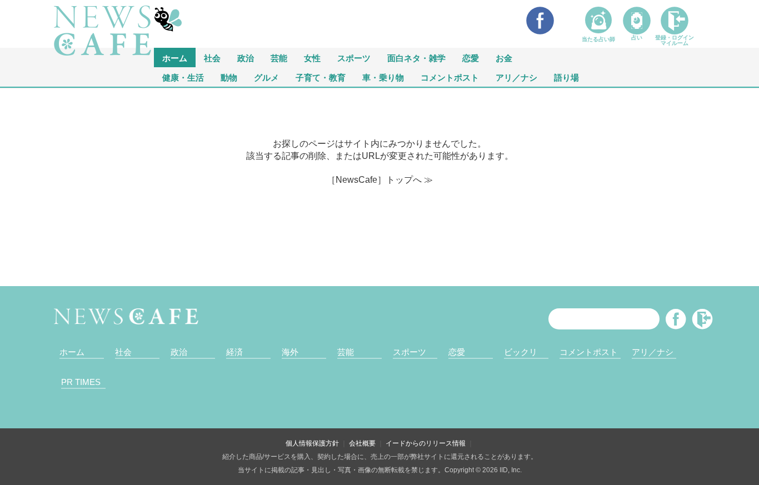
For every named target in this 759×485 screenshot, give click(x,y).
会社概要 (362, 443)
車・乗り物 (383, 77)
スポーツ (354, 57)
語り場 (566, 77)
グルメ (266, 77)
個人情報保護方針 (312, 443)
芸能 (279, 57)
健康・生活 (183, 77)
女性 (312, 57)
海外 (290, 352)
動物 (229, 77)
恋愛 (470, 57)
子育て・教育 (321, 77)
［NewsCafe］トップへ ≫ (380, 179)
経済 (234, 352)
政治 (245, 57)
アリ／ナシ (516, 77)
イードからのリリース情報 (426, 443)
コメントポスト (450, 77)
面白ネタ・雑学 (416, 57)
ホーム (71, 352)
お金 (504, 57)
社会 (212, 57)
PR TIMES (81, 382)
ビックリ (520, 352)
